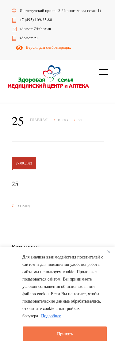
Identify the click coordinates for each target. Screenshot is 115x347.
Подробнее (51, 316)
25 (15, 183)
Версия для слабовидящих (47, 47)
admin (23, 205)
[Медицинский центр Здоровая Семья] (48, 77)
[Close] (108, 252)
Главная (39, 119)
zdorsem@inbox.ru (35, 28)
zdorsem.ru (29, 37)
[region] (57, 297)
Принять (65, 334)
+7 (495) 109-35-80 (36, 19)
